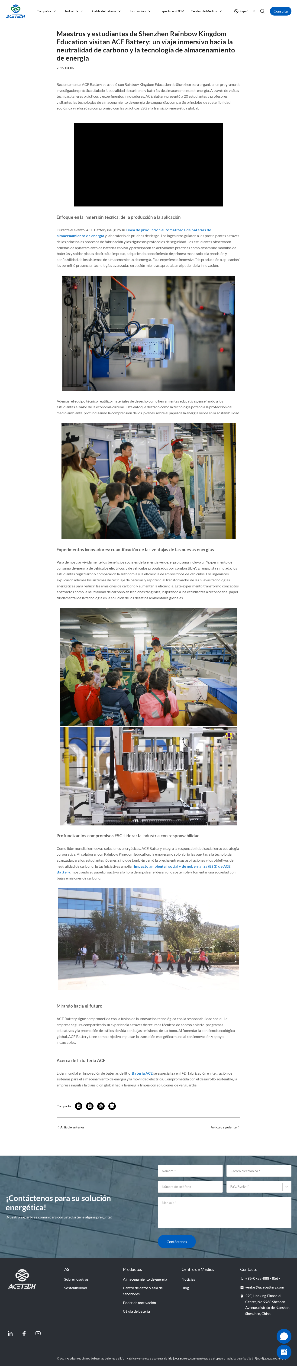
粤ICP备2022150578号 (269, 1358)
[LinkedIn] (10, 1333)
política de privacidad (240, 1358)
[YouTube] (38, 1333)
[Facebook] (24, 1333)
